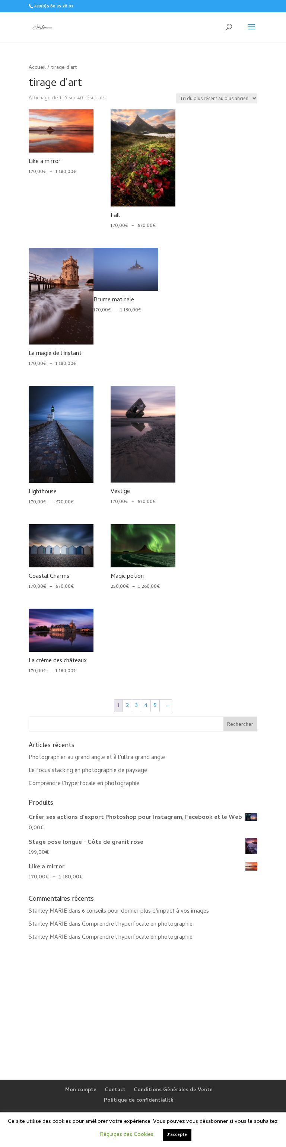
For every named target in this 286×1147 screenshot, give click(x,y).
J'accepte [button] (177, 1135)
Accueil (37, 67)
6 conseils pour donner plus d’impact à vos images (145, 911)
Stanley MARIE (48, 911)
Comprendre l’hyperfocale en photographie (84, 784)
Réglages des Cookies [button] (126, 1134)
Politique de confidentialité (139, 1100)
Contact (115, 1090)
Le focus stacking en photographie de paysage (88, 771)
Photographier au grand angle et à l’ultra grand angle (97, 758)
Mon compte (80, 1090)
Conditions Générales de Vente (173, 1090)
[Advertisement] (143, 1006)
